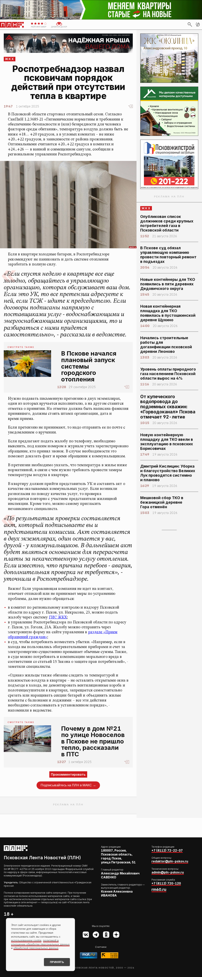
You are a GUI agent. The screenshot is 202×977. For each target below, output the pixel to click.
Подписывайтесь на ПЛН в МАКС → (68, 785)
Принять (57, 962)
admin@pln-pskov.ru (168, 872)
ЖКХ (10, 59)
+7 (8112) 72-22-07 (167, 850)
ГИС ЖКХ (58, 617)
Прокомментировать (68, 774)
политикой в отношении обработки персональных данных (40, 942)
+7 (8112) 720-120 (166, 883)
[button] (197, 24)
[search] (190, 24)
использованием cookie (26, 940)
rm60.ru (159, 889)
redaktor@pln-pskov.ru (170, 861)
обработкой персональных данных (35, 948)
